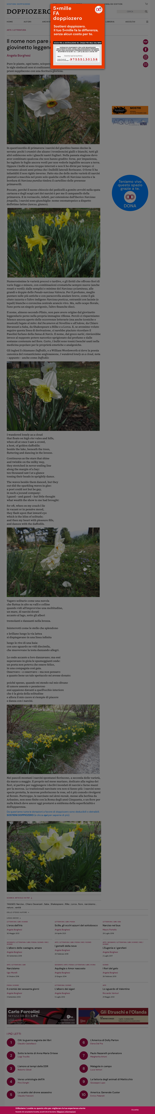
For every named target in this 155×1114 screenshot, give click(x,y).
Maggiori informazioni (66, 1111)
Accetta (135, 1109)
